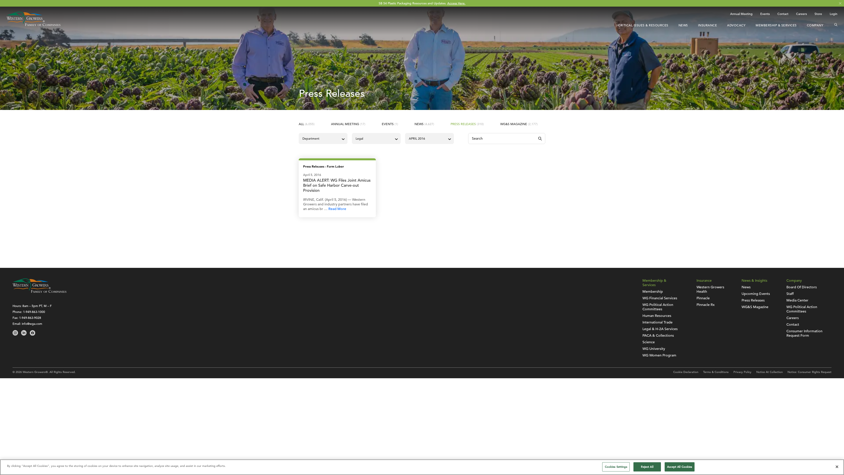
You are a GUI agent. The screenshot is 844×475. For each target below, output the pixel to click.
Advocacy (736, 25)
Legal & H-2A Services (660, 329)
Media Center (797, 300)
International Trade (657, 322)
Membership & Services (776, 25)
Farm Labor (335, 166)
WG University (653, 349)
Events (765, 14)
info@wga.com (32, 324)
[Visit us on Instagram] (15, 334)
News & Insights (754, 280)
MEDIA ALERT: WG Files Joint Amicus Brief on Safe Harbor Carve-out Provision (337, 185)
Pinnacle (703, 298)
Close (840, 3)
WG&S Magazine (519, 124)
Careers (801, 14)
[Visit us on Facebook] (32, 334)
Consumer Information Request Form (804, 333)
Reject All (647, 467)
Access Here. (456, 3)
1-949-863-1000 (34, 312)
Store (818, 14)
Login (833, 14)
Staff (790, 294)
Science (648, 342)
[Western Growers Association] (33, 25)
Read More (337, 209)
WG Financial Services (659, 298)
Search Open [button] (835, 25)
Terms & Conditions (716, 372)
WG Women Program (659, 355)
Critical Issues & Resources (643, 25)
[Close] (837, 466)
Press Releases (467, 124)
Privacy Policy (742, 372)
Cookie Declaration (685, 372)
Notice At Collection (769, 372)
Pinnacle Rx (706, 305)
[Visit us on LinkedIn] (24, 334)
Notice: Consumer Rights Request (809, 372)
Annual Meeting (741, 14)
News (683, 25)
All (307, 124)
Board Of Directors (801, 287)
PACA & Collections (658, 335)
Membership (652, 291)
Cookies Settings (616, 467)
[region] (422, 467)
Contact (782, 14)
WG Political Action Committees (657, 307)
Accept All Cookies (679, 467)
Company (815, 25)
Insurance (707, 25)
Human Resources (656, 316)
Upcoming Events (756, 294)
